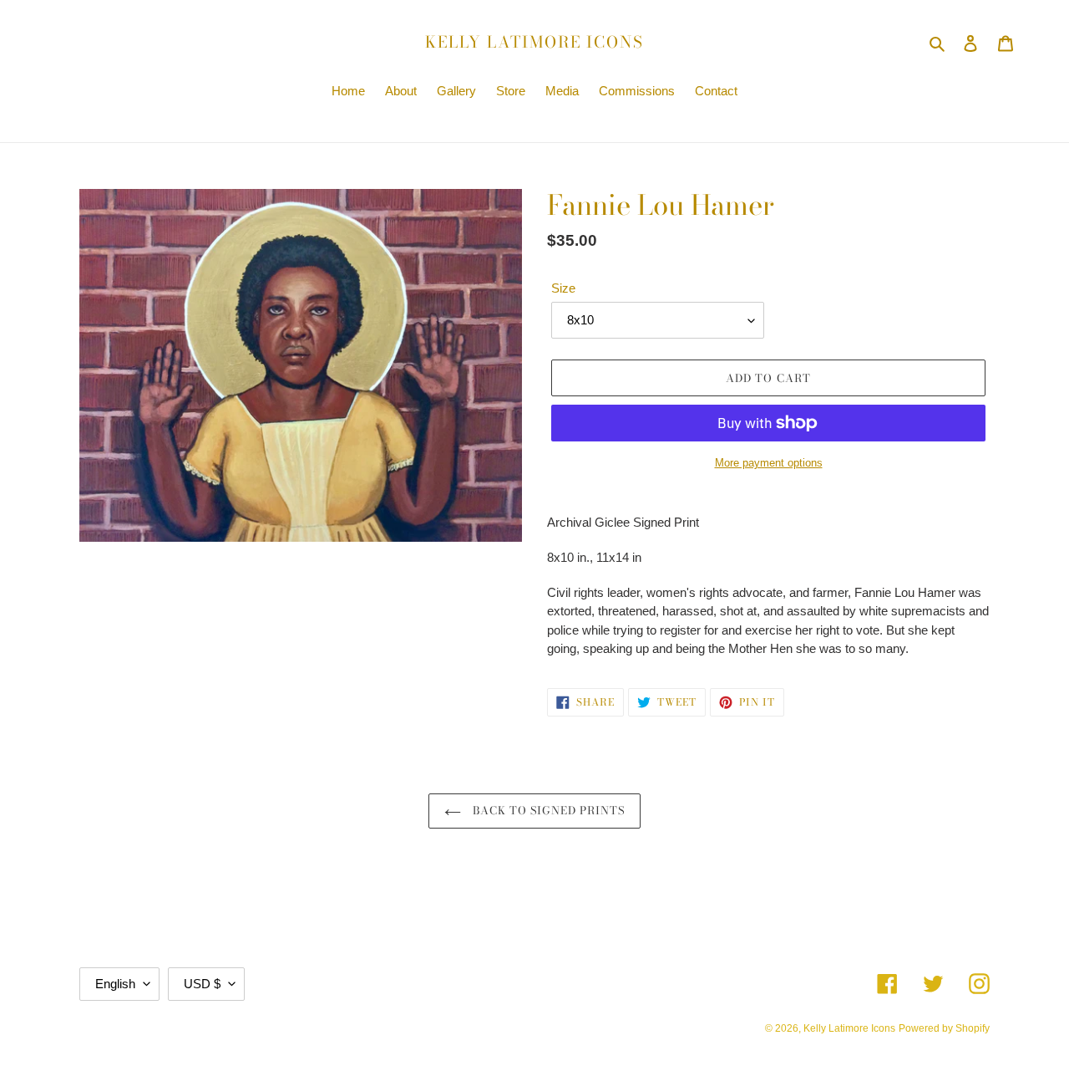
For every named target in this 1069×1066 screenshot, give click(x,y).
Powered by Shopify (944, 1028)
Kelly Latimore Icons (534, 43)
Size (563, 288)
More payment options (769, 462)
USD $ (202, 984)
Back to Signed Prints (547, 810)
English (115, 984)
